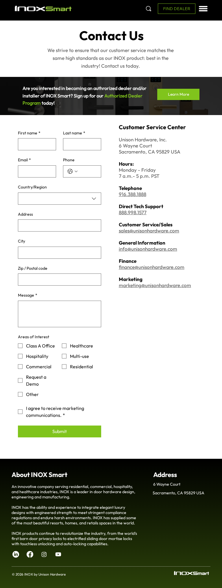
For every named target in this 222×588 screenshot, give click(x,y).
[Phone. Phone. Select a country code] (72, 171)
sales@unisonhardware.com (149, 231)
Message (27, 295)
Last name (74, 133)
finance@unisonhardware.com (151, 267)
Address (25, 214)
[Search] (149, 9)
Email (24, 159)
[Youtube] (58, 554)
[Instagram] (44, 554)
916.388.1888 (132, 194)
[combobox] (59, 198)
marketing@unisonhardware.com (155, 285)
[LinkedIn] (15, 554)
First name (29, 133)
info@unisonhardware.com (148, 249)
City (21, 241)
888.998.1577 (133, 212)
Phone (69, 159)
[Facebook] (30, 554)
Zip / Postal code (32, 268)
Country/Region (32, 187)
